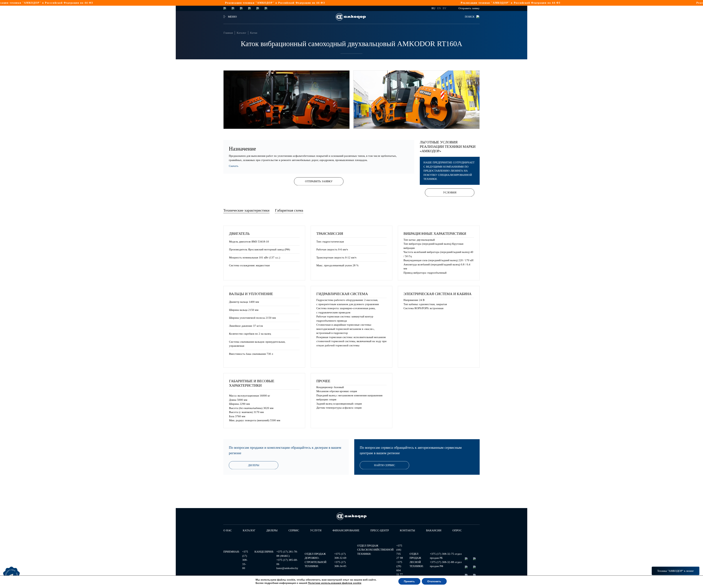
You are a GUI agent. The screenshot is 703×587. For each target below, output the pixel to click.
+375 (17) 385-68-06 (287, 562)
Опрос (457, 530)
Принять (409, 581)
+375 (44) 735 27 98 (399, 552)
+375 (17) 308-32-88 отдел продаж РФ (446, 564)
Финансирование (345, 530)
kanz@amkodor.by (287, 568)
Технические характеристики (246, 210)
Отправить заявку (469, 8)
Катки (253, 32)
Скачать (233, 165)
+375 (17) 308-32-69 (340, 556)
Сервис (294, 530)
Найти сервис (384, 465)
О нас (227, 530)
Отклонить (434, 581)
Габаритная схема (289, 210)
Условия (449, 192)
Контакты (407, 530)
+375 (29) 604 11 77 (399, 568)
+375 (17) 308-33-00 (245, 560)
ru (433, 8)
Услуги (315, 530)
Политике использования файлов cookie (334, 583)
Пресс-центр (379, 530)
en (439, 8)
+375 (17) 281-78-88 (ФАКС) (287, 553)
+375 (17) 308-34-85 (340, 564)
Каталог (241, 32)
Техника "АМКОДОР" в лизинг (675, 570)
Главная (228, 32)
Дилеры (253, 465)
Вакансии (433, 530)
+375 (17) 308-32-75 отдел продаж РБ (446, 556)
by (445, 8)
